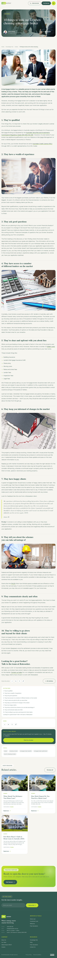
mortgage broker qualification (40, 751)
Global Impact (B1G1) (6, 944)
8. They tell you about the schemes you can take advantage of (18, 707)
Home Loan (32, 919)
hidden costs (51, 346)
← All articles (47, 31)
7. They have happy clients (9, 705)
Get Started (46, 3)
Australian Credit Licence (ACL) (42, 143)
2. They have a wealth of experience (12, 693)
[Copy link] (23, 681)
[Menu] (54, 3)
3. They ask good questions (10, 695)
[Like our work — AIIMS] (52, 954)
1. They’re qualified (8, 691)
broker (5, 751)
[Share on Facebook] (12, 681)
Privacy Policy (29, 954)
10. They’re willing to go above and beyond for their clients (17, 712)
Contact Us (32, 947)
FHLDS (13, 583)
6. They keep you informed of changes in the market (16, 702)
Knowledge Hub (9, 46)
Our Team (3, 942)
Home (2, 46)
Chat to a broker (28, 740)
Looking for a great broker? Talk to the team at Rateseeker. (18, 714)
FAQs (31, 942)
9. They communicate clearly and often (13, 710)
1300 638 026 (35, 3)
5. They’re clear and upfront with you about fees (15, 700)
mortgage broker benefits (25, 751)
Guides (16, 46)
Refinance (32, 923)
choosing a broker (14, 751)
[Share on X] (19, 681)
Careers (3, 947)
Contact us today (16, 672)
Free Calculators (34, 926)
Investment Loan (34, 921)
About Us (3, 940)
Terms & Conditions (37, 954)
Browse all (50, 770)
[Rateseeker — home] (6, 3)
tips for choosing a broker (10, 754)
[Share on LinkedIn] (15, 681)
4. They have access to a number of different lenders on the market (20, 698)
